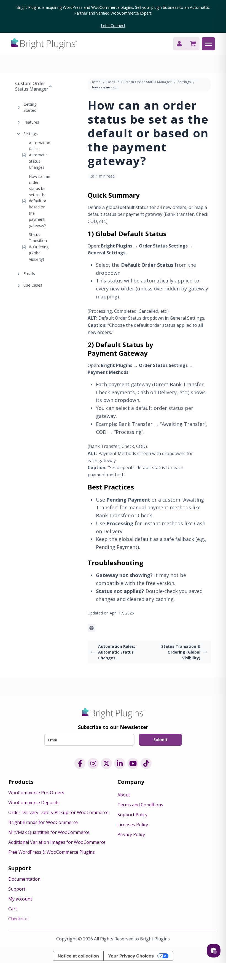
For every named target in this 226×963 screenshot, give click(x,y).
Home (95, 82)
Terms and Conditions (140, 805)
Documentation (24, 879)
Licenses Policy (132, 824)
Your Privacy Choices (131, 956)
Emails (29, 273)
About (123, 795)
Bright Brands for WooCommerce (43, 822)
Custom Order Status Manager (146, 82)
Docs (111, 82)
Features (31, 122)
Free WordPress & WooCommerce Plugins (51, 852)
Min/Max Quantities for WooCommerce (49, 832)
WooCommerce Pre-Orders (36, 793)
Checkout (18, 919)
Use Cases (32, 285)
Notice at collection (78, 956)
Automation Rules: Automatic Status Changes (39, 155)
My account (20, 899)
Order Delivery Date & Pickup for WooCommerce (58, 812)
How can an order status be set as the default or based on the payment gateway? (39, 201)
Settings (30, 133)
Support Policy (132, 815)
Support (16, 889)
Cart (12, 909)
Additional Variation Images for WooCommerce (57, 842)
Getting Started (29, 107)
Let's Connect (113, 25)
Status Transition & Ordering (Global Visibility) (39, 247)
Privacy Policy (131, 834)
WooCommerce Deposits (34, 802)
